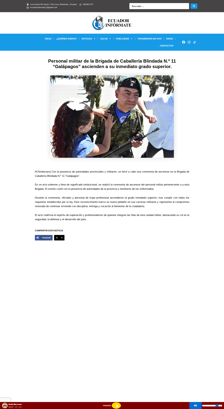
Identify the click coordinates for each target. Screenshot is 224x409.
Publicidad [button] (122, 38)
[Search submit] (194, 6)
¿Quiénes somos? (66, 38)
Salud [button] (104, 38)
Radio (169, 38)
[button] (44, 237)
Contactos (166, 45)
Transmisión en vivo (149, 38)
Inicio (48, 38)
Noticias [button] (87, 38)
